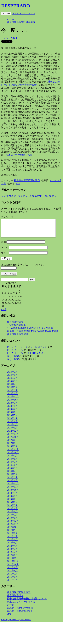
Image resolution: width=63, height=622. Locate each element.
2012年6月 (12, 539)
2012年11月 (13, 524)
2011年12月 (13, 558)
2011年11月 (13, 561)
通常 (9, 614)
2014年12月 (13, 449)
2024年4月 (12, 384)
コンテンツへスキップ (23, 13)
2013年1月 (12, 518)
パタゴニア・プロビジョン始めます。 (22, 196)
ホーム (10, 19)
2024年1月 (12, 393)
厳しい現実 (13, 356)
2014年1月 (12, 480)
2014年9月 (12, 455)
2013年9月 (12, 493)
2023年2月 (12, 424)
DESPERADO (15, 5)
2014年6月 (12, 465)
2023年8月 (12, 406)
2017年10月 (13, 437)
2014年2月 (12, 477)
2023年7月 (12, 409)
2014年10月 (13, 452)
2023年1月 (12, 427)
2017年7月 (12, 440)
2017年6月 (12, 443)
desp (18, 183)
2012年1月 (12, 555)
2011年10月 (13, 564)
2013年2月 (12, 514)
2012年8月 (12, 533)
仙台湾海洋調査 (15, 322)
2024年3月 (12, 387)
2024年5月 (12, 381)
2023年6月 (12, 412)
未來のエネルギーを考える (21, 601)
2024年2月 (12, 390)
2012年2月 (12, 552)
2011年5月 (12, 580)
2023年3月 (12, 421)
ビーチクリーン (15, 350)
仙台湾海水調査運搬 (17, 334)
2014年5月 (12, 468)
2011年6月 (12, 577)
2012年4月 (12, 545)
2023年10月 (13, 399)
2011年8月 (12, 570)
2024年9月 (12, 371)
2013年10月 (13, 490)
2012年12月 (13, 521)
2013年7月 (12, 499)
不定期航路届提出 (16, 325)
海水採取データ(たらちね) (19, 154)
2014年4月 (12, 471)
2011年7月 (12, 573)
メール (4, 247)
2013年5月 (12, 505)
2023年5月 (12, 415)
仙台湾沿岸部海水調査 (18, 592)
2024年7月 (12, 378)
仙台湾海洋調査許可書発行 (21, 22)
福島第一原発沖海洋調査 (20, 611)
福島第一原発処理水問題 (27, 180)
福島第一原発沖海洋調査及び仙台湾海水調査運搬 (33, 331)
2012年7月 (12, 536)
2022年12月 (13, 431)
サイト (4, 253)
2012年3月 (12, 549)
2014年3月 (12, 474)
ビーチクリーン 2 (17, 347)
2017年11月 (13, 434)
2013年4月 (12, 508)
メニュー (6, 13)
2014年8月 (12, 458)
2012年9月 (12, 530)
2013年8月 (12, 496)
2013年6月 (12, 502)
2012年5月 (12, 542)
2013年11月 (13, 486)
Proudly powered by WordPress (16, 619)
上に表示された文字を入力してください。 (23, 265)
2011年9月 (12, 567)
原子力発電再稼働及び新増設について (27, 598)
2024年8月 (12, 375)
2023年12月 (13, 396)
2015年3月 (12, 446)
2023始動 (51, 196)
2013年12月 (13, 483)
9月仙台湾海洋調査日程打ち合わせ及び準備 (30, 328)
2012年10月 (13, 527)
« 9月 (3, 309)
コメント (7, 217)
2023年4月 (12, 418)
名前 (3, 242)
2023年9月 (12, 403)
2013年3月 (12, 511)
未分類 (10, 605)
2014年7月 (12, 462)
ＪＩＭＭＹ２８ (38, 347)
